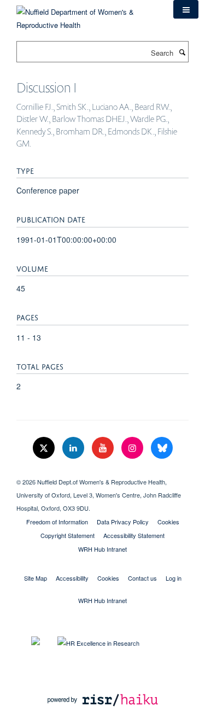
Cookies (168, 521)
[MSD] (102, 472)
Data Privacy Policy (123, 521)
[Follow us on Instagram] (133, 448)
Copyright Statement (67, 535)
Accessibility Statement (134, 535)
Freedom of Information (57, 521)
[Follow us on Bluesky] (162, 448)
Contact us (142, 578)
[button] (185, 9)
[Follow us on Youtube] (104, 448)
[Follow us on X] (45, 448)
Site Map (35, 578)
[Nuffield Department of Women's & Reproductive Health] (86, 14)
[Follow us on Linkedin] (74, 448)
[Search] (182, 52)
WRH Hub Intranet (102, 549)
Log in (173, 578)
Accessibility (72, 578)
